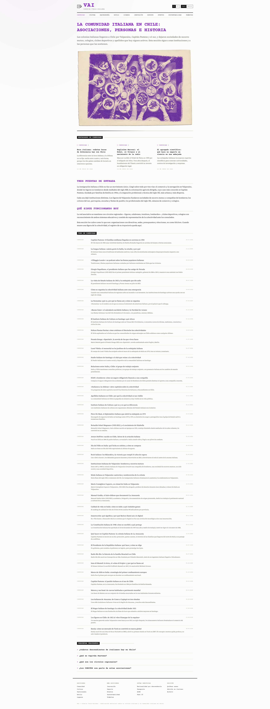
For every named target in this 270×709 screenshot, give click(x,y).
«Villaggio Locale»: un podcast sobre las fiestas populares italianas (117, 260)
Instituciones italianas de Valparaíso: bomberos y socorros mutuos (117, 464)
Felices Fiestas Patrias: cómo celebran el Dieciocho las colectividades (118, 330)
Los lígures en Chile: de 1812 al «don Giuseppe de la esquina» (115, 617)
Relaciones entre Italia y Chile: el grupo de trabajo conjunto (115, 366)
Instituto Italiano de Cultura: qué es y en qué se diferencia (114, 405)
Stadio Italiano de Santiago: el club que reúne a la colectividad (116, 357)
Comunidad (81, 15)
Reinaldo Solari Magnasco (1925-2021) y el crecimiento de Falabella (117, 425)
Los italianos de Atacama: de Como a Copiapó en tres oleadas (115, 599)
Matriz (190, 6)
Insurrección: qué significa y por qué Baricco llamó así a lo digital (117, 516)
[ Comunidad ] (83, 145)
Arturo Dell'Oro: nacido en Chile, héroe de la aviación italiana (115, 436)
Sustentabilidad (175, 15)
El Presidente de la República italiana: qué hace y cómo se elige (116, 545)
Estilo (116, 15)
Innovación (138, 15)
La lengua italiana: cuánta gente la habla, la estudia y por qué (115, 249)
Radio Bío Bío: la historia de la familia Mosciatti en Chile (113, 554)
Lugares (127, 15)
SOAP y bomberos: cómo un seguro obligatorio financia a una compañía (119, 378)
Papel (184, 6)
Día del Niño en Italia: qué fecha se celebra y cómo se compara (116, 445)
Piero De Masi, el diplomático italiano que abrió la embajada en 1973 (118, 414)
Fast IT (140, 694)
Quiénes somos (172, 686)
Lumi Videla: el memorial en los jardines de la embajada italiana (117, 348)
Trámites (189, 15)
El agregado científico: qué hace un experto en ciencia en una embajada (169, 152)
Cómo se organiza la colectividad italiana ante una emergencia (116, 289)
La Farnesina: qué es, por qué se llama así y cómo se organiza (115, 301)
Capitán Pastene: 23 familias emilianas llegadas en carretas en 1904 (117, 240)
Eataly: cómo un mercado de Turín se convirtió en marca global (116, 629)
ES (174, 6)
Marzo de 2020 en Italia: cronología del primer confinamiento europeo (119, 572)
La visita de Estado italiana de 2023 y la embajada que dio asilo (116, 280)
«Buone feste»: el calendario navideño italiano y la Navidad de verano (119, 310)
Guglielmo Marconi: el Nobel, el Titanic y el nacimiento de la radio (128, 152)
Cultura (92, 15)
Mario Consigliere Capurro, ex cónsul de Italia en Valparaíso (115, 484)
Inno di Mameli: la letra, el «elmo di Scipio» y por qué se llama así (117, 563)
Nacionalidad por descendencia (149, 686)
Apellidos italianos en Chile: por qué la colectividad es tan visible (117, 396)
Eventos (161, 15)
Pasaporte (141, 689)
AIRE (138, 692)
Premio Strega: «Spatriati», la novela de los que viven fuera (114, 339)
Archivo (170, 692)
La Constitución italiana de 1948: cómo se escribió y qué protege (116, 525)
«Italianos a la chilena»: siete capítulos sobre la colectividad (115, 387)
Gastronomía (104, 15)
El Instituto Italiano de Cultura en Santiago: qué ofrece (113, 319)
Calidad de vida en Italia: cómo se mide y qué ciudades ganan (115, 507)
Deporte (150, 15)
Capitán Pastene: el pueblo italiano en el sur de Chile (112, 581)
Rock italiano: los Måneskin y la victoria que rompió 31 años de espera (119, 454)
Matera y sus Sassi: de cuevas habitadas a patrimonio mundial (115, 590)
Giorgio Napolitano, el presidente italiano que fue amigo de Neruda (118, 269)
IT (178, 6)
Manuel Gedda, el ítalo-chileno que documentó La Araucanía (115, 495)
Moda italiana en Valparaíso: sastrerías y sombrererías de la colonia (118, 475)
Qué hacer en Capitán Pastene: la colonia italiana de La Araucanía (117, 534)
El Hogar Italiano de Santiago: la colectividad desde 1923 (113, 608)
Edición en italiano (175, 689)
